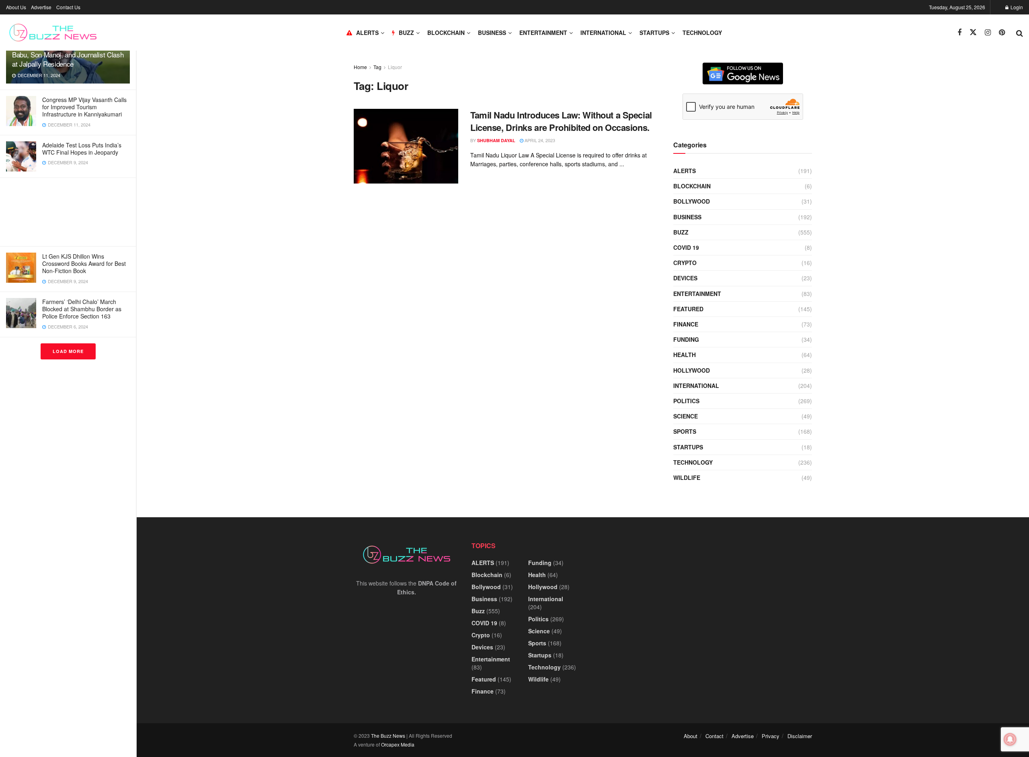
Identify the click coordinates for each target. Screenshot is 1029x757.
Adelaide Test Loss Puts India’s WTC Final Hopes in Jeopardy (81, 148)
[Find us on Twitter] (973, 32)
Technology (702, 33)
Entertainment (543, 33)
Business (492, 33)
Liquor (395, 66)
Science (685, 416)
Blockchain (446, 33)
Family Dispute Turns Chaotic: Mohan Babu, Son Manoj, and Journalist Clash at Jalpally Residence (67, 54)
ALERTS (367, 33)
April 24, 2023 (539, 140)
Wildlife (686, 477)
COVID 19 (686, 247)
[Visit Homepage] (53, 32)
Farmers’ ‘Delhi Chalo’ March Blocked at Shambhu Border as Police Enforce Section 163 (81, 309)
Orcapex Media (397, 744)
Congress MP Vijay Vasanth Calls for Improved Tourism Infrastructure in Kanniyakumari (84, 107)
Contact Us (68, 7)
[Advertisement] (68, 212)
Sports (684, 431)
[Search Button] (1019, 32)
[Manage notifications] (1010, 739)
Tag (377, 66)
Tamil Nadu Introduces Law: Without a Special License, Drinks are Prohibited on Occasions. (561, 121)
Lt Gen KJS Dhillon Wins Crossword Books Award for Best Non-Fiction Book (84, 263)
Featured (688, 309)
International (603, 33)
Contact (714, 736)
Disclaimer (799, 736)
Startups (654, 33)
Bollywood (691, 201)
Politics (686, 401)
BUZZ (406, 33)
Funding (686, 339)
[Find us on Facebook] (959, 32)
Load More (68, 351)
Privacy (770, 736)
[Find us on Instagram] (988, 32)
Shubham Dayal (496, 140)
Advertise (41, 7)
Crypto (685, 263)
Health (684, 355)
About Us (16, 7)
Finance (685, 324)
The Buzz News (388, 735)
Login (1016, 7)
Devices (685, 278)
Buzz (681, 232)
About (690, 736)
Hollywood (691, 370)
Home (360, 66)
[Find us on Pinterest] (1002, 32)
